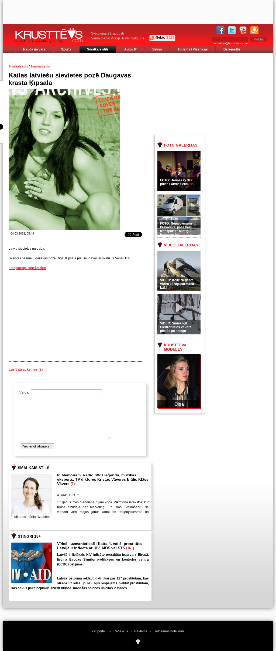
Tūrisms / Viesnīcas (193, 49)
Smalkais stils (98, 49)
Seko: (160, 37)
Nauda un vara (34, 49)
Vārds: (24, 392)
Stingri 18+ (29, 536)
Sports (66, 49)
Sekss (157, 49)
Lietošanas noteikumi (169, 631)
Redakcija (120, 631)
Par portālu (99, 631)
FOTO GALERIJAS (180, 145)
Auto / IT (130, 49)
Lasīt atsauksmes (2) (26, 369)
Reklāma (140, 631)
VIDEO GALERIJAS (181, 245)
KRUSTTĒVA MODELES (175, 347)
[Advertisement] (218, 93)
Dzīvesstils (231, 49)
